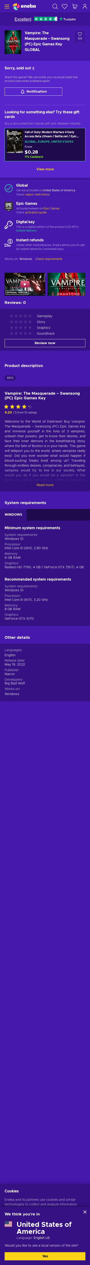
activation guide (36, 212)
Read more (45, 485)
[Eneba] (24, 6)
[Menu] (6, 6)
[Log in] (85, 6)
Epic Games (52, 208)
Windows (12, 694)
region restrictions (37, 194)
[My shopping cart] (75, 6)
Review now (45, 343)
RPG (10, 378)
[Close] (85, 1212)
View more (45, 169)
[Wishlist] (65, 6)
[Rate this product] (19, 407)
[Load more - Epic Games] (9, 206)
